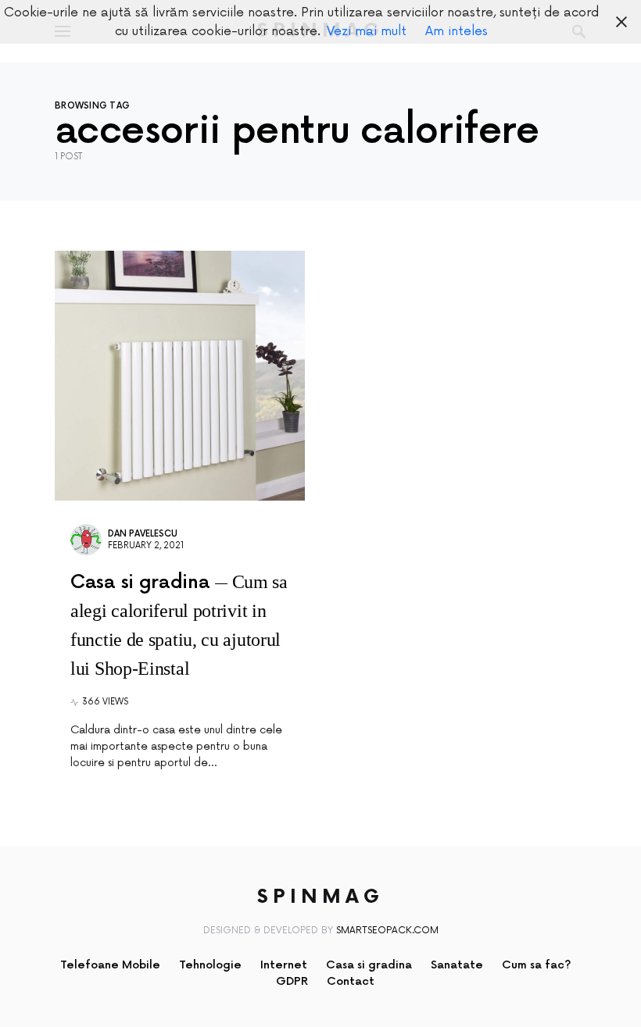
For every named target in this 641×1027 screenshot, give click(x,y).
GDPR (292, 981)
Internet (283, 965)
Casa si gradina (369, 965)
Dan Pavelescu (142, 534)
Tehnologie (210, 965)
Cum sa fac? (536, 965)
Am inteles (456, 31)
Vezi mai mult (366, 31)
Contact (350, 981)
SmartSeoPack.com (387, 930)
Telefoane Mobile (110, 965)
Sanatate (457, 965)
